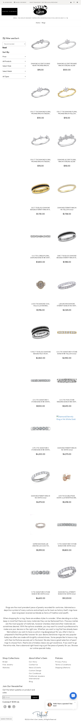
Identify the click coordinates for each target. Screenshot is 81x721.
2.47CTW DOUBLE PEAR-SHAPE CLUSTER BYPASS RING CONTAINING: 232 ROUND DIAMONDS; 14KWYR (67, 497)
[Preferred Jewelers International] (40, 714)
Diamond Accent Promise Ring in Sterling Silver (67, 64)
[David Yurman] (9, 11)
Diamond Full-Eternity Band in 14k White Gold (67, 593)
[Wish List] (74, 2)
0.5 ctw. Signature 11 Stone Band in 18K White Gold (40, 401)
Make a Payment (21, 2)
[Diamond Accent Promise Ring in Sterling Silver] (67, 44)
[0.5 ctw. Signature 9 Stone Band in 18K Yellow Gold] (67, 332)
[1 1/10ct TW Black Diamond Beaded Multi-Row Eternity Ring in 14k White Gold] (40, 332)
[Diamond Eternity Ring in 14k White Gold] (67, 428)
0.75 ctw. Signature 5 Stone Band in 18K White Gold (40, 449)
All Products (7, 61)
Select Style (7, 66)
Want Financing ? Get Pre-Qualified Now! (44, 2)
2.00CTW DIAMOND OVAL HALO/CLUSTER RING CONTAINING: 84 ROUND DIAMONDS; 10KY (40, 305)
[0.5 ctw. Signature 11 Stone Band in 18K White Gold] (40, 380)
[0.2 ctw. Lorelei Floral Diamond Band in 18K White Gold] (40, 236)
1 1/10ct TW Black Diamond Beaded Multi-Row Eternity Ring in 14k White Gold (40, 353)
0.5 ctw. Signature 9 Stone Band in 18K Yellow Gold (67, 353)
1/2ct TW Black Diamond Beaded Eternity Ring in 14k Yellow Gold (40, 208)
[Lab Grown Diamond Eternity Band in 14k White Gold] (67, 284)
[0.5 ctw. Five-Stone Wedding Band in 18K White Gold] (67, 380)
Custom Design (35, 670)
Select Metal (7, 71)
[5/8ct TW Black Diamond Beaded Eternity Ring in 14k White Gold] (67, 236)
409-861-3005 (8, 2)
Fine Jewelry (8, 665)
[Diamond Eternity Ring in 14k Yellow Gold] (67, 188)
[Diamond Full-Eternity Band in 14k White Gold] (67, 572)
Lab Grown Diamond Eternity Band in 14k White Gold (67, 305)
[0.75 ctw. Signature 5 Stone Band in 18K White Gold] (40, 428)
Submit (35, 697)
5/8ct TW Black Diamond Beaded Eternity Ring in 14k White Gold (67, 257)
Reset (5, 47)
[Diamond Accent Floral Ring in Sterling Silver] (67, 140)
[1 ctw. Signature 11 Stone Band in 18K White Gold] (67, 524)
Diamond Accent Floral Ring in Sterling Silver (67, 160)
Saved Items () (6, 719)
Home (38, 23)
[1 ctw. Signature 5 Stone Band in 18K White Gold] (40, 572)
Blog (31, 681)
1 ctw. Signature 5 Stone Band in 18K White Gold (40, 593)
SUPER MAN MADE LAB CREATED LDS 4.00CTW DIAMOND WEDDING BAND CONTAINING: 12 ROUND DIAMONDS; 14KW (40, 545)
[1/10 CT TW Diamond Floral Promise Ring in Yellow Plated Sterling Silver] (67, 92)
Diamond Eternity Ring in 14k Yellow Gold (66, 208)
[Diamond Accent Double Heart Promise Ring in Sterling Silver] (40, 44)
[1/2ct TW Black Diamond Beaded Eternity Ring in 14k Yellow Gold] (40, 188)
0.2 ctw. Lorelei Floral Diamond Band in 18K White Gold (40, 257)
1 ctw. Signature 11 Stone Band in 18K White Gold (66, 545)
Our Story (33, 662)
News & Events (35, 667)
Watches (6, 667)
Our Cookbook (35, 673)
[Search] (67, 17)
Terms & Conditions (63, 665)
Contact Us (33, 665)
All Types (6, 77)
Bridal (5, 662)
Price (4, 57)
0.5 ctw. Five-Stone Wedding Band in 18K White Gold (67, 401)
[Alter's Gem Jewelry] (40, 10)
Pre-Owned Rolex (43, 18)
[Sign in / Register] (71, 2)
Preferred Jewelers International (37, 677)
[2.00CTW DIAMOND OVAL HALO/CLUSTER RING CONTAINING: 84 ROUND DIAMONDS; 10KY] (40, 284)
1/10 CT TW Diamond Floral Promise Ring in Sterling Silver (40, 112)
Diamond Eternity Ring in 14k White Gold (66, 449)
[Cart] (77, 2)
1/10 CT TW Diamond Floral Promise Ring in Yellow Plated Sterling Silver (67, 112)
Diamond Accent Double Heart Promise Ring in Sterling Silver (40, 64)
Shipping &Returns (62, 667)
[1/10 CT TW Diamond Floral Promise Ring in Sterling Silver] (40, 92)
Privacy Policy (61, 662)
